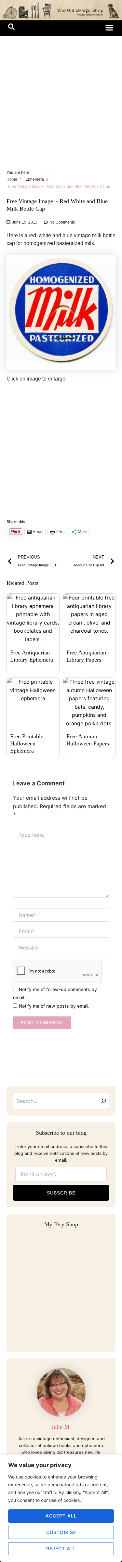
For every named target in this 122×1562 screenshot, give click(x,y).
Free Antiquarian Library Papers (86, 656)
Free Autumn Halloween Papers (87, 740)
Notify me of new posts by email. (54, 1006)
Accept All (61, 1515)
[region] (61, 1508)
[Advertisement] (61, 100)
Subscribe (61, 1192)
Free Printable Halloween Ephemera (26, 743)
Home (12, 179)
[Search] (103, 1101)
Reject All (61, 1548)
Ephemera (34, 179)
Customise (61, 1532)
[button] (11, 27)
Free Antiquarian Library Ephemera (31, 656)
